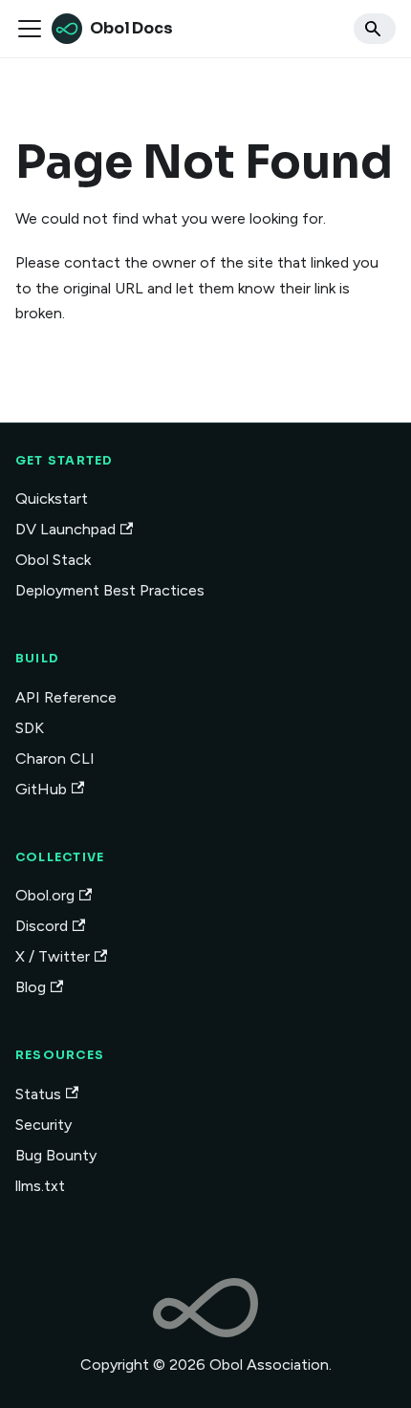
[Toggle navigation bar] (29, 28)
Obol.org (45, 895)
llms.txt (40, 1186)
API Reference (66, 697)
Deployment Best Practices (110, 590)
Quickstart (51, 498)
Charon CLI (55, 758)
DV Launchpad (65, 529)
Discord (41, 926)
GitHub (41, 789)
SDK (29, 728)
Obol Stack (53, 560)
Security (43, 1125)
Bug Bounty (56, 1155)
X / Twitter (52, 956)
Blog (30, 987)
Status (38, 1094)
